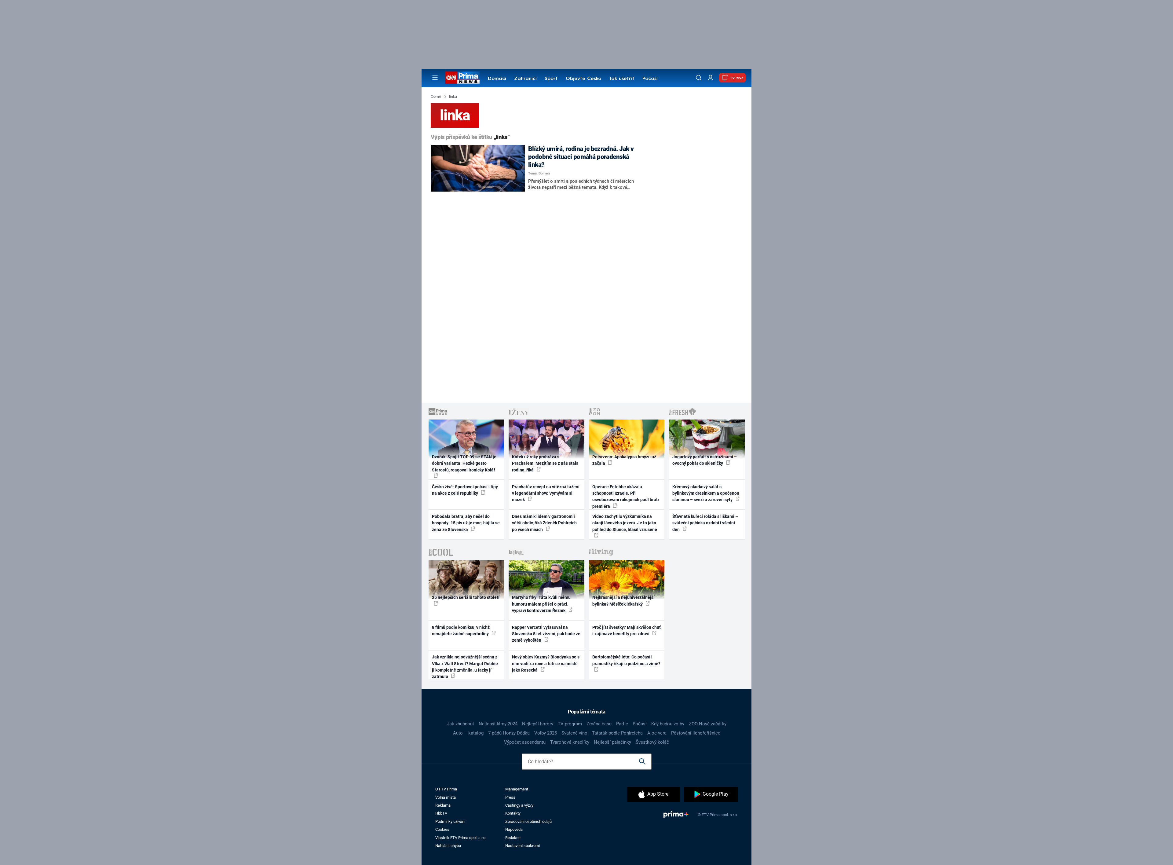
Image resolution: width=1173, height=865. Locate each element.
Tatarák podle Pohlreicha (617, 733)
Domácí (497, 78)
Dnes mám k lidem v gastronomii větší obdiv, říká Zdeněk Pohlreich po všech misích (544, 523)
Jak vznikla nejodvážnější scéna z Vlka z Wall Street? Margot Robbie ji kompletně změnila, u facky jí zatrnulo (465, 666)
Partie (622, 724)
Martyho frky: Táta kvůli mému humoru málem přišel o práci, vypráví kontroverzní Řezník (541, 604)
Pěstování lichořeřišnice (695, 733)
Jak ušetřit (621, 78)
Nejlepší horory (537, 724)
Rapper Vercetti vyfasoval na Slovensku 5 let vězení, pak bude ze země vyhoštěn (546, 634)
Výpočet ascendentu (525, 742)
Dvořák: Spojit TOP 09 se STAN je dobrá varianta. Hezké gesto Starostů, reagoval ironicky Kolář (464, 463)
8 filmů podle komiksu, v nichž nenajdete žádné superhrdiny (461, 630)
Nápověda (514, 829)
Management (516, 789)
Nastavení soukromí (522, 845)
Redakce (513, 837)
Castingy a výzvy (519, 805)
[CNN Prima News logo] (462, 77)
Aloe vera (657, 733)
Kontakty (513, 813)
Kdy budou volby (667, 724)
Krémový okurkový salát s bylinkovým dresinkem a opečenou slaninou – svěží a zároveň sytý (705, 493)
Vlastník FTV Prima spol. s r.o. (460, 837)
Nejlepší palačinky (612, 742)
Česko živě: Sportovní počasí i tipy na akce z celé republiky (465, 490)
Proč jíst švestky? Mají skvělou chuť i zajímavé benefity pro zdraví (626, 630)
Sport (551, 78)
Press (510, 797)
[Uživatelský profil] (710, 78)
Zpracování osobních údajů (528, 821)
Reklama (443, 805)
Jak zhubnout (460, 724)
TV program (570, 724)
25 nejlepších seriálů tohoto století (465, 597)
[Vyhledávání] (698, 77)
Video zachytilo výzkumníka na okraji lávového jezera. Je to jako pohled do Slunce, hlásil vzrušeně (624, 523)
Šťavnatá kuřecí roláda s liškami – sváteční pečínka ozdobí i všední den (705, 523)
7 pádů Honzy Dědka (509, 733)
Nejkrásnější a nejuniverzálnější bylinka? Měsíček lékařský (623, 600)
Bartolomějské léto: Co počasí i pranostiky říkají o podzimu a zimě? (626, 660)
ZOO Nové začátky (707, 724)
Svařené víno (574, 733)
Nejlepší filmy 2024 (498, 724)
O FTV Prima (446, 789)
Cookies (442, 829)
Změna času (599, 724)
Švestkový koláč (652, 742)
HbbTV (441, 813)
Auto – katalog (468, 733)
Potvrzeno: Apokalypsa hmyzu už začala (624, 460)
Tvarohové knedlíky (569, 742)
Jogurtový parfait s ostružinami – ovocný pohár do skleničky (704, 460)
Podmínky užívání (450, 821)
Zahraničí (525, 78)
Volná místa (445, 797)
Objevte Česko (583, 78)
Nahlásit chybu (448, 845)
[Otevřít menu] (434, 78)
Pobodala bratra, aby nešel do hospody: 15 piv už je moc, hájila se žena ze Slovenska (466, 523)
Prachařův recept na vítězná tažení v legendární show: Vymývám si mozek (545, 493)
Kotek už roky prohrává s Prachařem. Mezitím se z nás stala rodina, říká (545, 463)
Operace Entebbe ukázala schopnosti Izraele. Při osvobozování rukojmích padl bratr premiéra (625, 496)
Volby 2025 (545, 733)
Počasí (650, 78)
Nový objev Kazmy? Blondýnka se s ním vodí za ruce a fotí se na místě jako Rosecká (545, 663)
